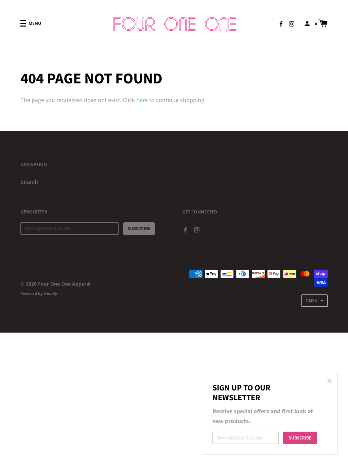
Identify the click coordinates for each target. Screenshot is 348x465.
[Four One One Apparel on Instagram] (291, 23)
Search (29, 182)
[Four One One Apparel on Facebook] (281, 23)
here (142, 100)
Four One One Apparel (64, 283)
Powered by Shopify (38, 293)
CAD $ (311, 301)
